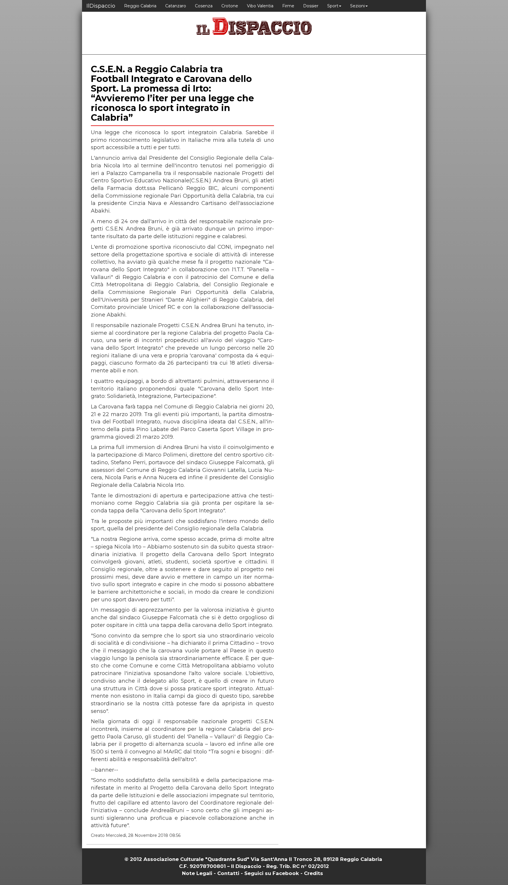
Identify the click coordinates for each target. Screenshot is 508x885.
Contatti (228, 873)
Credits (313, 873)
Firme (288, 6)
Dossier (310, 6)
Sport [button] (332, 6)
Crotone (229, 6)
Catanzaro (175, 6)
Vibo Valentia (260, 6)
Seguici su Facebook (271, 873)
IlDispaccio (100, 6)
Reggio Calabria (140, 6)
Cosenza (204, 6)
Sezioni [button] (357, 6)
